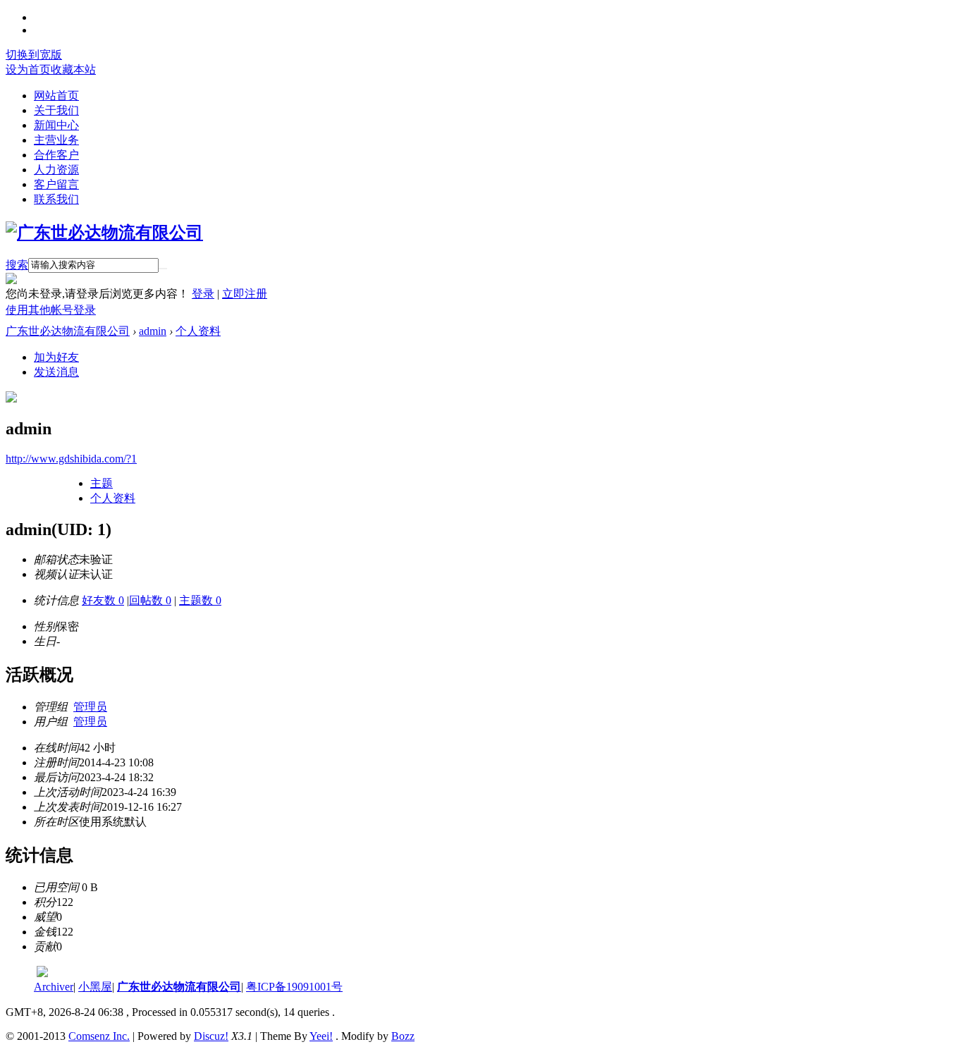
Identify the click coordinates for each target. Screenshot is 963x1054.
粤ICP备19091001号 (294, 987)
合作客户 (56, 155)
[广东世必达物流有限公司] (104, 232)
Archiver (53, 987)
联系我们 (56, 199)
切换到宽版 (34, 55)
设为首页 (28, 69)
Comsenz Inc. (99, 1036)
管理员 (90, 707)
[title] (42, 973)
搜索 (17, 265)
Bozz (403, 1036)
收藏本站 (73, 69)
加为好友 (56, 357)
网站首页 (56, 96)
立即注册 (244, 294)
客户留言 (56, 184)
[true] (163, 268)
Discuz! (211, 1036)
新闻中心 (56, 125)
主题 (101, 483)
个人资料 (198, 331)
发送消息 (56, 372)
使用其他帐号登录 (51, 310)
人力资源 (56, 170)
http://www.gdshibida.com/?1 (71, 459)
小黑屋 (95, 987)
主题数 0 (200, 600)
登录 (203, 294)
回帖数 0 (150, 600)
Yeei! (321, 1036)
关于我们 (56, 110)
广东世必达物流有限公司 (68, 331)
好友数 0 (103, 600)
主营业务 (56, 140)
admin (152, 331)
